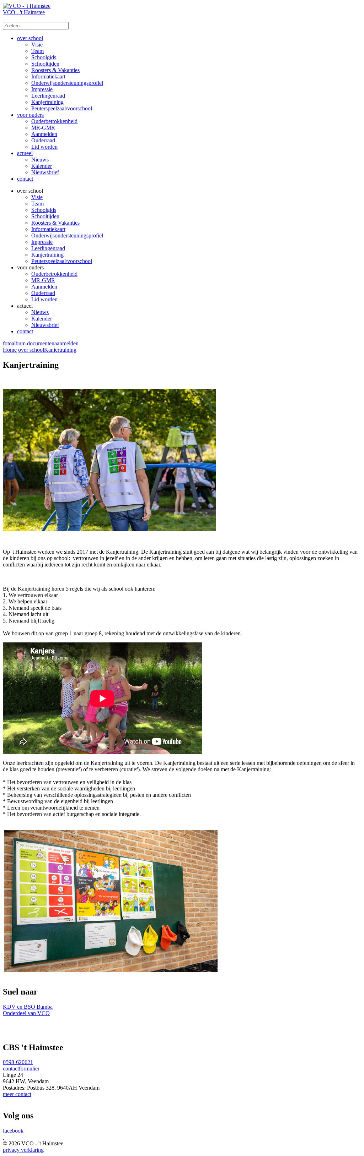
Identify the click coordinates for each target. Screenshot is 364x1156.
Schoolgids (43, 210)
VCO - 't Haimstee (24, 12)
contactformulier (21, 1068)
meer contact (17, 1094)
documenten (40, 343)
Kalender (41, 319)
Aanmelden (44, 287)
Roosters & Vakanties (55, 223)
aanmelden (66, 343)
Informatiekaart (48, 229)
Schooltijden (45, 216)
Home (10, 350)
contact (25, 331)
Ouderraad (43, 293)
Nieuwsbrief (45, 325)
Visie (37, 197)
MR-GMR (43, 280)
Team (37, 204)
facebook (13, 1131)
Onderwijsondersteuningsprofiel (67, 235)
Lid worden (44, 299)
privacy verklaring (23, 1150)
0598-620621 (18, 1062)
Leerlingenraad (48, 248)
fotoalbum (14, 343)
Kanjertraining (47, 255)
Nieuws (40, 312)
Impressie (42, 242)
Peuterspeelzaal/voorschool (61, 261)
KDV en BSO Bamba (28, 1007)
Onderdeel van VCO (26, 1013)
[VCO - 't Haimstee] (26, 6)
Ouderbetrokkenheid (54, 274)
